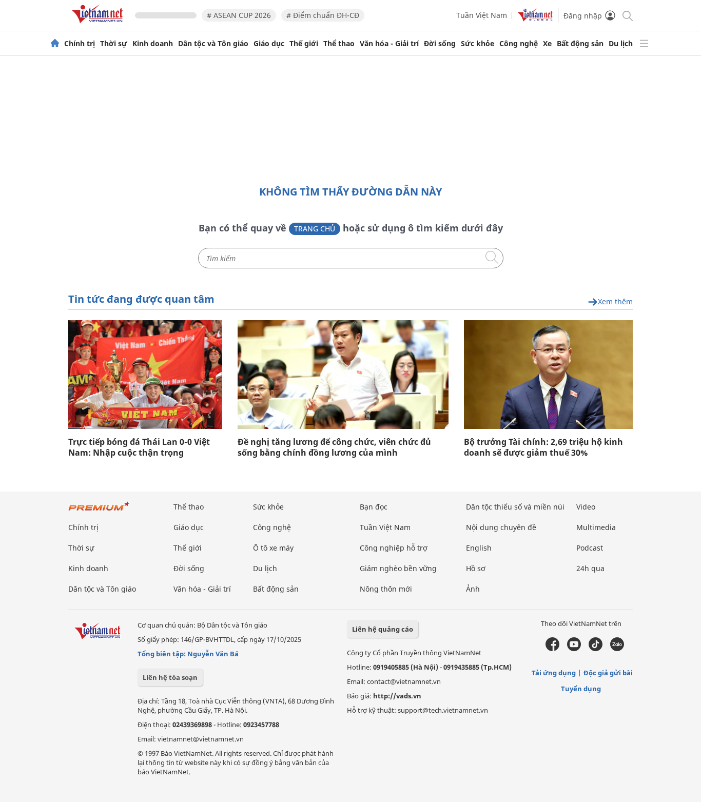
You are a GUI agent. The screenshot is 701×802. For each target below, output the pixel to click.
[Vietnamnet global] (535, 19)
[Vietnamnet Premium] (99, 511)
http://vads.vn (397, 695)
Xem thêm (615, 302)
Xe (547, 43)
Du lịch (621, 43)
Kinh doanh (152, 43)
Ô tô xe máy (273, 548)
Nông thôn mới (386, 589)
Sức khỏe (477, 43)
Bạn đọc (373, 507)
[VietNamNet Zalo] (617, 648)
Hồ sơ (475, 568)
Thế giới (303, 43)
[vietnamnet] (99, 25)
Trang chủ (314, 228)
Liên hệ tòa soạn (170, 677)
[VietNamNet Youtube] (574, 648)
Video (585, 507)
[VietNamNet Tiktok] (595, 648)
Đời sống (440, 43)
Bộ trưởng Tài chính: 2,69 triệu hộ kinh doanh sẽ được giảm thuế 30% (543, 447)
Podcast (589, 548)
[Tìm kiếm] (627, 15)
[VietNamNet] (55, 43)
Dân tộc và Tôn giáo (213, 43)
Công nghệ (518, 43)
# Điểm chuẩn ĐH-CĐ (322, 15)
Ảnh (473, 589)
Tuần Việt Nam (481, 15)
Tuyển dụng (581, 688)
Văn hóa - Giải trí (389, 43)
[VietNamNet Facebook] (552, 648)
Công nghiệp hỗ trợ (393, 548)
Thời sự (113, 43)
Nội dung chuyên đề (501, 527)
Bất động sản (580, 43)
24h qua (590, 568)
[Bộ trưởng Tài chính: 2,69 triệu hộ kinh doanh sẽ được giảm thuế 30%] (548, 374)
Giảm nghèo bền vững (398, 568)
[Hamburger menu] (644, 43)
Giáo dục (269, 43)
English (479, 548)
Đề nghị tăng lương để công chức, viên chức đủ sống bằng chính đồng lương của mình (334, 447)
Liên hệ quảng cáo (382, 629)
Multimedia (596, 527)
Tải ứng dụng (554, 672)
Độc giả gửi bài (608, 672)
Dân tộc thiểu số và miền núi (515, 507)
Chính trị (79, 43)
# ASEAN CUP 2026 (239, 15)
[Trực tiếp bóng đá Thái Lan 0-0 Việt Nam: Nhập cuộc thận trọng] (145, 374)
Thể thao (339, 43)
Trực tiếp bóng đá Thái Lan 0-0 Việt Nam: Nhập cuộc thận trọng (139, 447)
